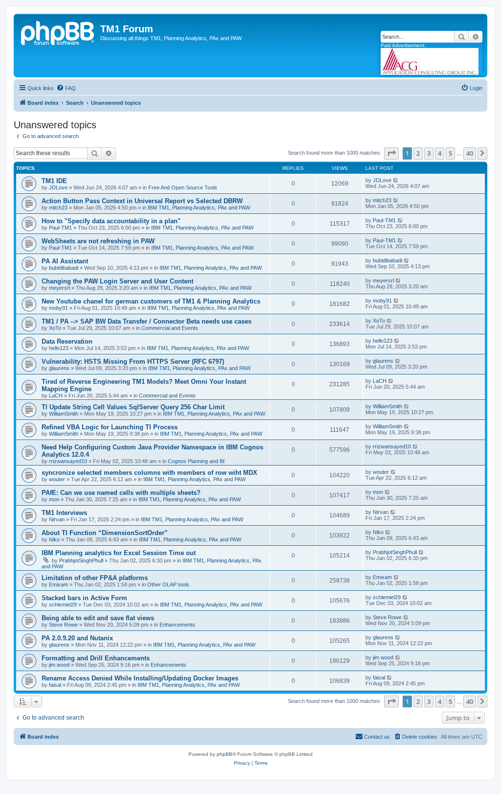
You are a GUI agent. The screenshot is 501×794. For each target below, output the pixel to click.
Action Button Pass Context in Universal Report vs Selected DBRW (142, 201)
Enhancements (177, 625)
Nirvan (57, 519)
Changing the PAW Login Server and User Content (117, 281)
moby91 (58, 308)
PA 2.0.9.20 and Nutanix (77, 638)
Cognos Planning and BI (196, 461)
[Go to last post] (396, 180)
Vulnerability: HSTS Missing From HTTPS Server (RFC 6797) (133, 361)
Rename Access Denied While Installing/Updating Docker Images (140, 678)
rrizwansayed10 (68, 461)
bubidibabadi (63, 268)
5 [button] (450, 153)
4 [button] (439, 153)
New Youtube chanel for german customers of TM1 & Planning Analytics (151, 301)
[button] (391, 153)
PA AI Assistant (65, 261)
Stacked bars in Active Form (84, 598)
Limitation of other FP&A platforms (95, 578)
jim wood (59, 665)
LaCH (56, 395)
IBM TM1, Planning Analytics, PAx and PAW (199, 207)
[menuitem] (66, 88)
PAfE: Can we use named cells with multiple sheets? (121, 492)
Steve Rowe (63, 625)
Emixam (58, 584)
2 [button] (418, 153)
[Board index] (58, 31)
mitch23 (58, 207)
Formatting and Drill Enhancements (96, 658)
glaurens (59, 368)
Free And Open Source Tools (182, 187)
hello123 (58, 348)
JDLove (58, 187)
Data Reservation (67, 341)
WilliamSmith (63, 414)
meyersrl (59, 288)
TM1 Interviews (64, 512)
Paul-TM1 (60, 228)
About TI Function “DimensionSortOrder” (105, 533)
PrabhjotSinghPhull (81, 560)
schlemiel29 (63, 604)
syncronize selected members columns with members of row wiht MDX (149, 472)
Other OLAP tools (168, 584)
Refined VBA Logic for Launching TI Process (110, 427)
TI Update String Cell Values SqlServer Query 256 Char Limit (133, 407)
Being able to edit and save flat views (98, 618)
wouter (57, 479)
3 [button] (429, 153)
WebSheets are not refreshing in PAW (98, 241)
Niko (54, 539)
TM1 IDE (54, 181)
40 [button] (469, 153)
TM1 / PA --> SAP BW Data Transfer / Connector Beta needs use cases (146, 321)
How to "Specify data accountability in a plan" (111, 221)
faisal (55, 685)
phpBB (224, 754)
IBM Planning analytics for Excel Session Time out (119, 553)
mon (54, 499)
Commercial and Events (169, 328)
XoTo (55, 328)
